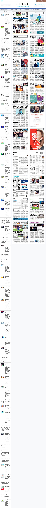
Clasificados (26, 9)
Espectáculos (42, 9)
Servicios (32, 9)
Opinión (21, 9)
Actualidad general (14, 9)
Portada (2, 9)
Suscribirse (36, 5)
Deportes (37, 9)
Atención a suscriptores (40, 4)
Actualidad (7, 9)
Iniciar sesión (42, 5)
